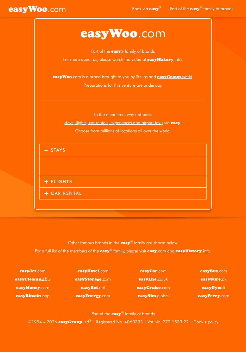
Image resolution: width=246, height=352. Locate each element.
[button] (123, 150)
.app (32, 295)
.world (174, 76)
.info (164, 59)
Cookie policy (205, 321)
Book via (146, 8)
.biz (32, 279)
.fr (213, 287)
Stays (58, 150)
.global (153, 295)
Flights (61, 181)
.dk (214, 279)
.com (156, 250)
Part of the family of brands (201, 8)
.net (93, 287)
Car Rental (66, 193)
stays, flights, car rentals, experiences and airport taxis (113, 122)
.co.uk (153, 279)
